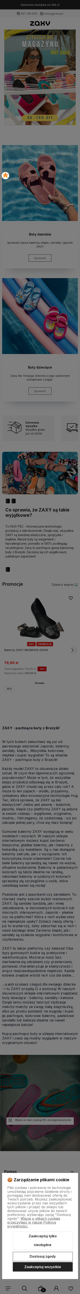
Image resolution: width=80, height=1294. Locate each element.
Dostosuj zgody (43, 1256)
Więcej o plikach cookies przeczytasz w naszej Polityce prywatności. (33, 1222)
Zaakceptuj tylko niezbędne (43, 1240)
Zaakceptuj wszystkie (42, 1267)
